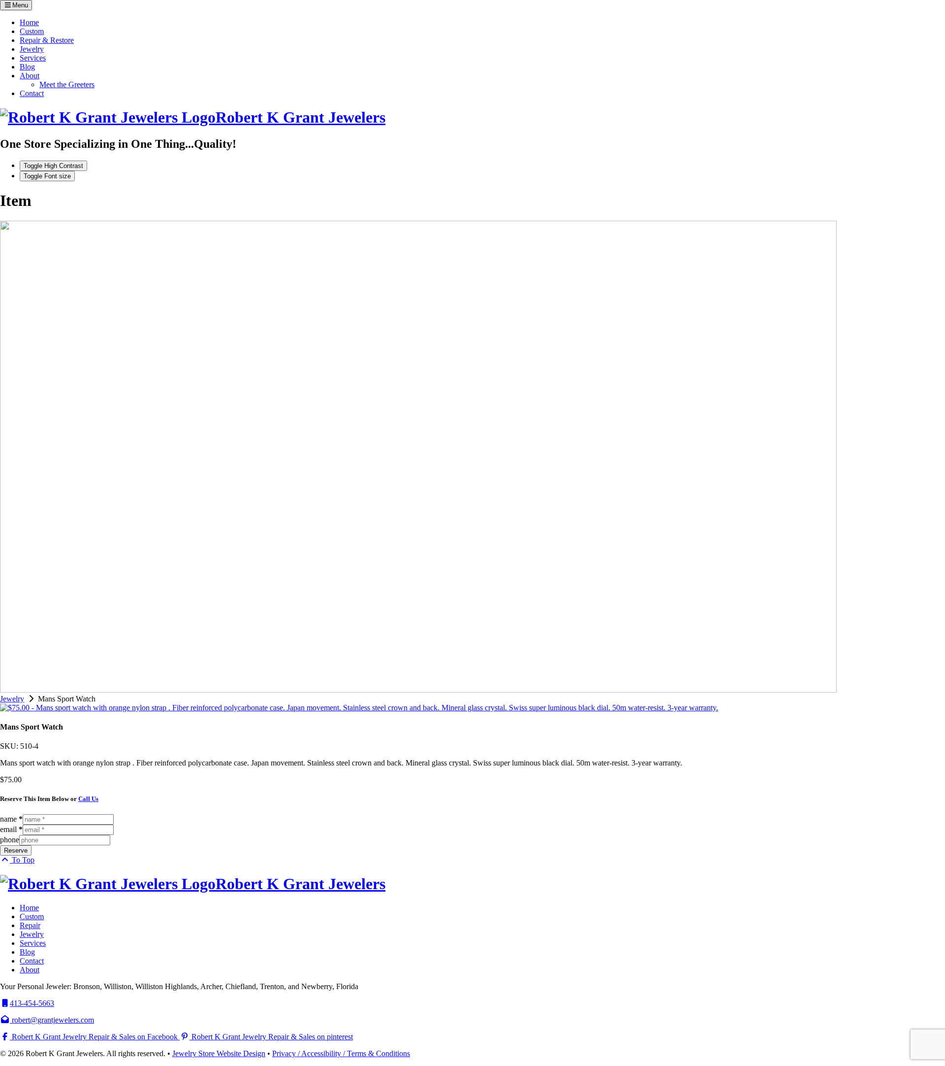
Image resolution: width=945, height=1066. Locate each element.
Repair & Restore (47, 40)
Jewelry (32, 49)
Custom (32, 31)
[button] (16, 5)
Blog (27, 67)
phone (9, 839)
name (11, 819)
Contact (32, 93)
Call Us (88, 798)
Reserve (16, 850)
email (11, 829)
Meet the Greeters (66, 84)
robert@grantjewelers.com (52, 1020)
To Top (22, 860)
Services (33, 58)
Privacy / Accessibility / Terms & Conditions (341, 1053)
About (29, 75)
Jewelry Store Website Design (218, 1053)
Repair (30, 925)
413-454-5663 (32, 1003)
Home (29, 22)
